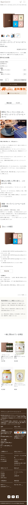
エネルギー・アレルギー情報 (20, 456)
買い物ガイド (3, 459)
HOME (1, 4)
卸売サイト (3, 484)
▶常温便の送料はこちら (6, 436)
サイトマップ (17, 465)
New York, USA (17, 484)
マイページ (3, 457)
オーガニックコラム (18, 472)
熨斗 (2, 72)
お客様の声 (16, 475)
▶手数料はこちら (18, 438)
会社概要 (3, 475)
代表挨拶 (3, 473)
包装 (2, 68)
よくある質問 (3, 461)
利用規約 (16, 461)
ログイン (3, 455)
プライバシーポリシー (19, 459)
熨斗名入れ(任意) (4, 57)
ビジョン (3, 472)
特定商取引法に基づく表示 (20, 463)
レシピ (15, 473)
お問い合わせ (3, 477)
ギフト (5, 4)
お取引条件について (5, 486)
